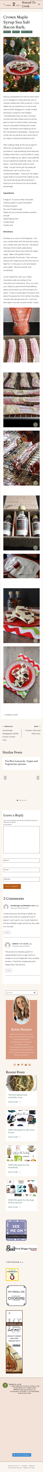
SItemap (24, 1466)
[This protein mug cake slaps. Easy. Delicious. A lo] (31, 1424)
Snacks (16, 32)
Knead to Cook (20, 944)
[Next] (38, 778)
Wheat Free (26, 32)
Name (7, 860)
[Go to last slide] (5, 778)
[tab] (17, 800)
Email (6, 870)
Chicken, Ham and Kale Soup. (32, 730)
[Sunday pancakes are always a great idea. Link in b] (31, 1404)
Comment (7, 824)
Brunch (7, 32)
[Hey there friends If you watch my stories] (12, 1443)
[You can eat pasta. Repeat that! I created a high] (31, 1443)
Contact (32, 1466)
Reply (7, 932)
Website (7, 879)
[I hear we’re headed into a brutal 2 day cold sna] (12, 1424)
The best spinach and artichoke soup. (17, 1096)
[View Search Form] (4, 4)
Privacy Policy (14, 1466)
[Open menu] (38, 4)
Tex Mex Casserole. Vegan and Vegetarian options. (21, 763)
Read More (14, 1102)
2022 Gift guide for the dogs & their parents (21, 1201)
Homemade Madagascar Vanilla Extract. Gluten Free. (10, 733)
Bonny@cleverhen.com (23, 906)
